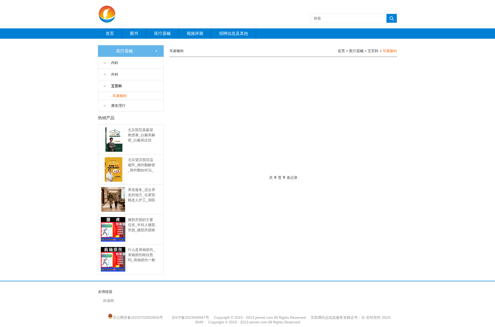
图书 (134, 33)
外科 (114, 74)
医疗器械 (162, 33)
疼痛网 (108, 301)
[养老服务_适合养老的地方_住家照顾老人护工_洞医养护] (113, 199)
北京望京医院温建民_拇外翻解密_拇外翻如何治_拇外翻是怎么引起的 (141, 170)
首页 (110, 33)
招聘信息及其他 (233, 33)
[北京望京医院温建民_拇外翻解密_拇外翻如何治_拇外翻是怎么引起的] (113, 169)
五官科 (116, 86)
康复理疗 (118, 105)
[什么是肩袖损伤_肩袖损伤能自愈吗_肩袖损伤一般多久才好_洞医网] (113, 259)
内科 (114, 63)
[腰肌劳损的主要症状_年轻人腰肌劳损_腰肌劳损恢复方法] (113, 229)
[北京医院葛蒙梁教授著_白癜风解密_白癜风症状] (113, 139)
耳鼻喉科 (390, 51)
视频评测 (195, 33)
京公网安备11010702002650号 (138, 317)
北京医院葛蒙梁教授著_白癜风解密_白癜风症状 (141, 135)
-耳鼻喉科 (119, 96)
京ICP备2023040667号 (190, 317)
